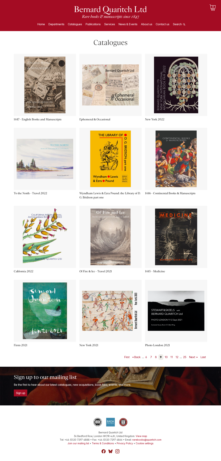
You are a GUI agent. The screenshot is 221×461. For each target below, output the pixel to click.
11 (171, 357)
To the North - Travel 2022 (30, 193)
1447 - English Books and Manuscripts (37, 119)
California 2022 (23, 271)
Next (192, 357)
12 (177, 357)
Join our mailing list (78, 443)
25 (184, 357)
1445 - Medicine (155, 271)
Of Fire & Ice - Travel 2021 (95, 271)
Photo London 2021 (157, 345)
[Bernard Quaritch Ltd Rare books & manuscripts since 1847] (110, 12)
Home (41, 24)
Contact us (162, 24)
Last (203, 357)
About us (146, 24)
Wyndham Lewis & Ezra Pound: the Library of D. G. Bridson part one (109, 195)
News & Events (127, 24)
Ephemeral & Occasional (94, 119)
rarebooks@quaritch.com (146, 439)
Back (137, 357)
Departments (56, 24)
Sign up (20, 393)
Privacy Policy (125, 443)
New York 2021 (88, 345)
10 (166, 357)
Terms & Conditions (103, 443)
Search (177, 24)
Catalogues (75, 24)
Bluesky (110, 451)
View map (141, 436)
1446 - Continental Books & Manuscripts (170, 193)
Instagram (117, 451)
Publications (93, 24)
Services (109, 24)
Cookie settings (144, 443)
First (126, 357)
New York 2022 (154, 119)
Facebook (104, 451)
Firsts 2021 (20, 345)
